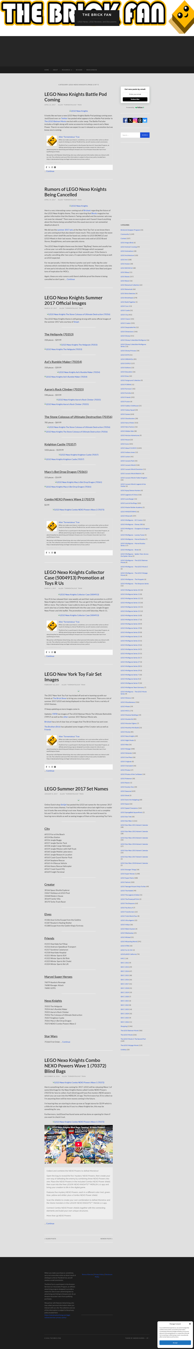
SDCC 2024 (125, 1013)
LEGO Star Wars (126, 821)
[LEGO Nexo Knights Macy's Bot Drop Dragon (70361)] (78, 482)
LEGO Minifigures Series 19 (130, 628)
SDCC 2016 (125, 980)
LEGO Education (126, 372)
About (55, 70)
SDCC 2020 (125, 996)
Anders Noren (138, 1338)
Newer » (107, 1239)
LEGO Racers (125, 783)
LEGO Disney (125, 336)
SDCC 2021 (125, 1001)
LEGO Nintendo (126, 753)
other (65, 717)
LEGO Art (124, 260)
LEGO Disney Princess (128, 351)
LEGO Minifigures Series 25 (130, 653)
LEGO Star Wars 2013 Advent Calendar (134, 838)
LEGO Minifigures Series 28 (130, 666)
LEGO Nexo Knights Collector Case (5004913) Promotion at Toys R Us (74, 577)
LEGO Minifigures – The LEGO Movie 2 (134, 567)
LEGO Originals (126, 761)
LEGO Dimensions (127, 331)
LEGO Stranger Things (128, 869)
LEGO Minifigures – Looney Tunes (132, 535)
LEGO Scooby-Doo (127, 787)
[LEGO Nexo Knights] (78, 111)
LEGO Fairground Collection (130, 380)
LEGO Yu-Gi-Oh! (127, 950)
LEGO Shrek (125, 795)
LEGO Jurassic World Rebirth (131, 473)
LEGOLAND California (128, 954)
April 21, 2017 (50, 105)
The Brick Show (59, 698)
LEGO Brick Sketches (128, 293)
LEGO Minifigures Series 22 (130, 641)
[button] (190, 1324)
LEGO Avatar (125, 264)
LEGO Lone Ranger (127, 499)
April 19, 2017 (50, 200)
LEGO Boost (125, 281)
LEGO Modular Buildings (129, 715)
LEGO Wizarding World (129, 941)
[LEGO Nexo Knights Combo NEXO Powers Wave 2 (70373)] (78, 509)
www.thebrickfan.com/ (54, 162)
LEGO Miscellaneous (128, 702)
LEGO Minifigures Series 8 (130, 679)
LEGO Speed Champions (129, 808)
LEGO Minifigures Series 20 (130, 632)
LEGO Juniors (125, 456)
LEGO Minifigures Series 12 (130, 598)
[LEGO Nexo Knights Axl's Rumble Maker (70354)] (78, 372)
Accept (175, 1343)
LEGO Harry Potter (127, 423)
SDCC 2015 (125, 975)
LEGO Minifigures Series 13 (130, 603)
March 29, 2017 (50, 308)
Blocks (94, 213)
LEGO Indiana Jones (128, 452)
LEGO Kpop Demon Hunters (131, 490)
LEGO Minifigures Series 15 (130, 611)
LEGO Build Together (128, 302)
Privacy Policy (99, 1274)
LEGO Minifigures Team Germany (132, 687)
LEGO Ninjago (126, 749)
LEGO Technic (125, 882)
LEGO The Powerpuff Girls (130, 899)
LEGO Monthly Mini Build (130, 728)
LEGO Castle (125, 310)
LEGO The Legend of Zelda (130, 895)
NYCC (123, 958)
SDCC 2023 (125, 1009)
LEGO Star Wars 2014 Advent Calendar (134, 844)
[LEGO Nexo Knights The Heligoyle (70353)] (79, 345)
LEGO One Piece (126, 757)
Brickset (87, 210)
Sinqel (76, 322)
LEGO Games (125, 414)
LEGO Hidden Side (127, 431)
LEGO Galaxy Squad (128, 410)
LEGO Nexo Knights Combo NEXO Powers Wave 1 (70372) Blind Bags (75, 1065)
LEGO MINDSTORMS (128, 512)
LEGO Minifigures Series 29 (130, 670)
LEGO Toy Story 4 (127, 908)
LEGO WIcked (126, 937)
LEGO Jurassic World (128, 465)
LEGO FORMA (126, 384)
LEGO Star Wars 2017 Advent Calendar (134, 857)
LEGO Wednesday (127, 933)
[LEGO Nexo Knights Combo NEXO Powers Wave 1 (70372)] (78, 1082)
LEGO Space (125, 804)
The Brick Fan (97, 15)
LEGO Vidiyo (125, 924)
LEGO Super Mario (127, 878)
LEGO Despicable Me (128, 327)
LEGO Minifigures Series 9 (130, 683)
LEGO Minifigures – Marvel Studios (133, 539)
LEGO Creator (126, 323)
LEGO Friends (125, 397)
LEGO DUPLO (126, 363)
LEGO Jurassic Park (127, 461)
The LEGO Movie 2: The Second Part (133, 1039)
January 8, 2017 (50, 794)
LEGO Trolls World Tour (129, 916)
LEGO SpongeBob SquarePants (131, 812)
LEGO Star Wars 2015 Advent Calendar (134, 850)
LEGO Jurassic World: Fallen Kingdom (134, 478)
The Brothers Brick (52, 726)
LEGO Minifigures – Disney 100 (132, 524)
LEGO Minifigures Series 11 (130, 594)
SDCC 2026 (125, 1022)
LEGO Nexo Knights (128, 736)
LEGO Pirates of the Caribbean (131, 774)
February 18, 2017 (51, 685)
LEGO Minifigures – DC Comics (131, 520)
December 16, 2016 (52, 1076)
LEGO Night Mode (127, 740)
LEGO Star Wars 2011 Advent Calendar (134, 825)
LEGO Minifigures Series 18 (130, 624)
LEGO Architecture (127, 255)
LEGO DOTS (125, 355)
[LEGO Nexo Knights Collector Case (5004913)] (78, 594)
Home (46, 70)
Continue (50, 171)
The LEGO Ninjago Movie (129, 1045)
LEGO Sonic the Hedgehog (130, 800)
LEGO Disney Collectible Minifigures (133, 340)
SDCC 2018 (125, 988)
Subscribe (135, 99)
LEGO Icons (125, 444)
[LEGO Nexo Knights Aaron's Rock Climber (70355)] (78, 399)
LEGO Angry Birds (127, 242)
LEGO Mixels (125, 706)
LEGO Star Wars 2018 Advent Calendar (134, 863)
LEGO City (124, 315)
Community (125, 234)
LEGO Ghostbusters (128, 418)
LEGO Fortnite (126, 393)
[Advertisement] (97, 51)
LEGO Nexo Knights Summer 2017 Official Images (73, 300)
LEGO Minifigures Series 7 (130, 675)
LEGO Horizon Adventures (130, 435)
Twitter (64, 118)
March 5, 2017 (50, 588)
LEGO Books (125, 276)
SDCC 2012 (125, 963)
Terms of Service (87, 1274)
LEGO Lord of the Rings (129, 503)
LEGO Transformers (127, 912)
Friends (47, 729)
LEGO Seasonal (126, 791)
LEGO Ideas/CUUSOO (129, 448)
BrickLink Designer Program (130, 230)
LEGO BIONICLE (127, 268)
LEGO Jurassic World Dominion (132, 469)
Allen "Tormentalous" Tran (70, 105)
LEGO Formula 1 (126, 389)
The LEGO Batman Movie (55, 121)
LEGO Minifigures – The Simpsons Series (135, 583)
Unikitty (123, 1049)
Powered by (130, 107)
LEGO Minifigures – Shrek (130, 550)
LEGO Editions (126, 367)
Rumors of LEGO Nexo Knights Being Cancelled (75, 191)
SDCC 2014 (125, 971)
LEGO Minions (126, 698)
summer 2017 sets (65, 230)
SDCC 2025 (125, 1018)
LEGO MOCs (125, 711)
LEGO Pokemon (126, 778)
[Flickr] (55, 167)
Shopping (124, 1026)
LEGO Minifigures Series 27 (130, 662)
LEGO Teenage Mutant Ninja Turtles (133, 886)
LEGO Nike (124, 744)
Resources (66, 70)
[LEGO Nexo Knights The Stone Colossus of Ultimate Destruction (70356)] (78, 314)
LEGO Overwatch (127, 766)
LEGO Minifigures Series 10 (130, 590)
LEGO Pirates (125, 770)
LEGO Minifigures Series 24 (130, 649)
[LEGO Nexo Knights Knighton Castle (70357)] (79, 455)
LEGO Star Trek (126, 817)
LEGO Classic (125, 319)
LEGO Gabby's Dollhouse (129, 406)
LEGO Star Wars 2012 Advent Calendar (134, 831)
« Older (50, 1239)
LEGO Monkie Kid (127, 719)
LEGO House (125, 440)
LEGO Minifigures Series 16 (130, 615)
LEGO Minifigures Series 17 (130, 619)
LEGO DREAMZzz (127, 359)
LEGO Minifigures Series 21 (130, 636)
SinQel (63, 804)
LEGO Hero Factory (127, 427)
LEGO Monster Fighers (129, 723)
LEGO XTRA (125, 946)
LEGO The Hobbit (127, 891)
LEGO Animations (127, 251)
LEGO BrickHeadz (127, 298)
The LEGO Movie (127, 1035)
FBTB (54, 714)
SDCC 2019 (125, 992)
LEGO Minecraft (126, 516)
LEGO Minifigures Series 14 (130, 607)
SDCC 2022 (125, 1005)
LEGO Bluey (125, 272)
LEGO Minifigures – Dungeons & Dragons (135, 528)
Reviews (79, 70)
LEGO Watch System (128, 929)
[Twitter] (49, 167)
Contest (123, 238)
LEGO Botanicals (126, 289)
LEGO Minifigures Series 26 (130, 658)
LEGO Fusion (125, 401)
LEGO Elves (125, 376)
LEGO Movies (125, 732)
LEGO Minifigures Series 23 (130, 645)
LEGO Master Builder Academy (131, 507)
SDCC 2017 (125, 984)
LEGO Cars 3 (125, 306)
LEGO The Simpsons (128, 903)
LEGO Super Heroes (128, 874)
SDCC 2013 (125, 967)
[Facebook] (46, 167)
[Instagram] (52, 167)
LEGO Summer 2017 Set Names (76, 788)
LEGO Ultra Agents (127, 920)
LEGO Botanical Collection (130, 285)
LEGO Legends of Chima (129, 495)
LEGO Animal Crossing (129, 247)
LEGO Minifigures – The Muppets (132, 579)
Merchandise (91, 70)
